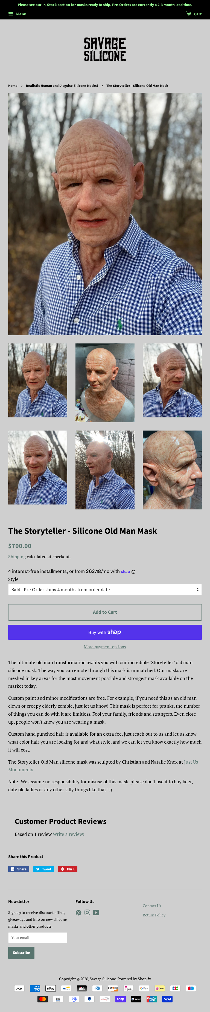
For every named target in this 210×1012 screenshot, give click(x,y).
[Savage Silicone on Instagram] (87, 913)
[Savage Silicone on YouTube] (96, 913)
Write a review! (68, 834)
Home (13, 85)
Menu (21, 13)
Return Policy (154, 915)
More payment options (105, 646)
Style (13, 579)
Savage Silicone (103, 978)
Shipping (17, 557)
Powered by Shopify (134, 978)
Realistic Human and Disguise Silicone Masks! (62, 85)
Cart (197, 14)
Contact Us (152, 905)
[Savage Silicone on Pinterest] (78, 913)
